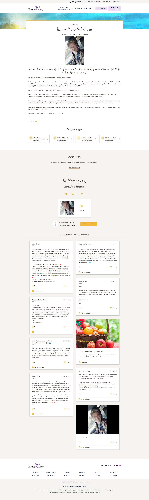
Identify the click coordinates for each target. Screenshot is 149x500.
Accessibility (78, 490)
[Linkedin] (117, 465)
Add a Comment (39, 291)
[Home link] (36, 8)
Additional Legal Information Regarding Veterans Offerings (83, 492)
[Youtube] (120, 465)
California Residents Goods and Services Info (95, 490)
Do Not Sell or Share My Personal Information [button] (74, 486)
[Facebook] (114, 465)
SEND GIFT (85, 362)
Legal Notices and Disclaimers (42, 490)
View (82, 210)
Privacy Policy (70, 490)
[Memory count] (65, 193)
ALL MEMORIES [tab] (66, 235)
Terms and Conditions (58, 490)
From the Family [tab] (81, 235)
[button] (64, 8)
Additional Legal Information (57, 492)
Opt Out (111, 490)
